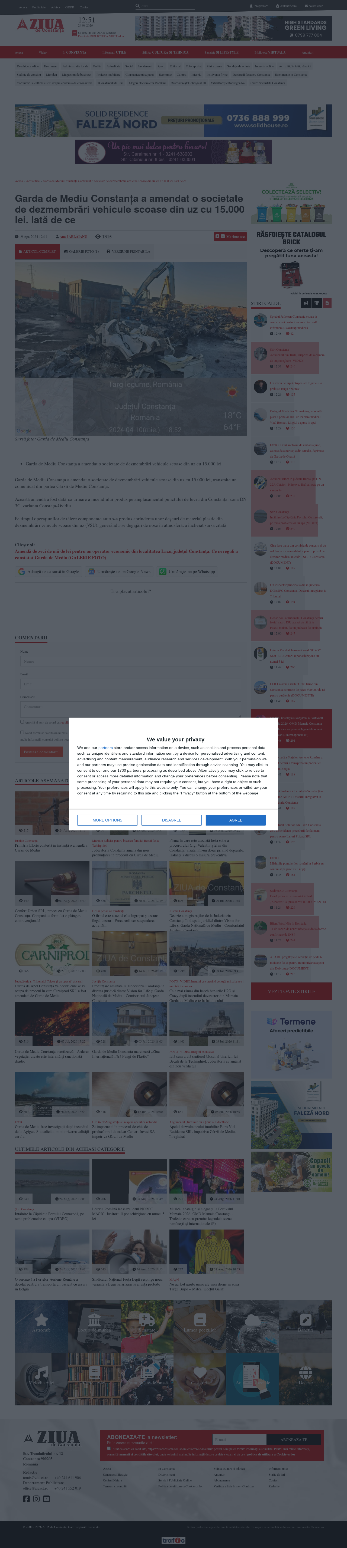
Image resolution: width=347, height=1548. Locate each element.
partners (105, 748)
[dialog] (173, 774)
